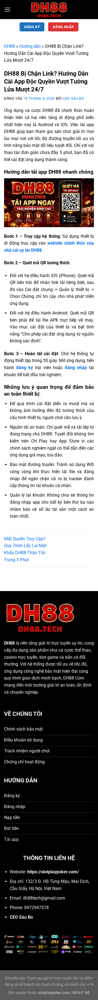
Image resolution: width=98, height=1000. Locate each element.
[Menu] (7, 9)
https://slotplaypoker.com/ (53, 871)
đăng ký (24, 367)
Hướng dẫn (30, 46)
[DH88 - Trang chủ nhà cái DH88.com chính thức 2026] (49, 9)
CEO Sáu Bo (73, 98)
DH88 (9, 46)
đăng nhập (76, 367)
